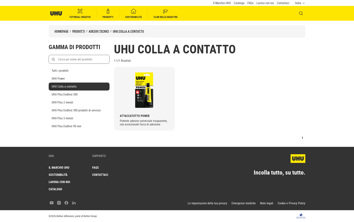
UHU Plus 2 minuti (62, 102)
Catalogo (239, 3)
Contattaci (283, 3)
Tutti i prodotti (60, 71)
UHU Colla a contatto (128, 31)
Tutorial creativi (80, 17)
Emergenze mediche (244, 203)
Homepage (61, 31)
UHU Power (58, 78)
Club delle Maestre (166, 17)
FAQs (250, 3)
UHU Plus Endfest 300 (65, 94)
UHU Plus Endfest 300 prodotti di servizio (76, 110)
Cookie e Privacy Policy (291, 203)
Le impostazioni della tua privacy (207, 203)
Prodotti (108, 17)
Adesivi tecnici (99, 31)
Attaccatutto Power (135, 116)
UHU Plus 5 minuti (62, 118)
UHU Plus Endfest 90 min (66, 126)
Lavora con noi (265, 3)
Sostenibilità (133, 17)
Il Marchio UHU (222, 3)
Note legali (266, 203)
